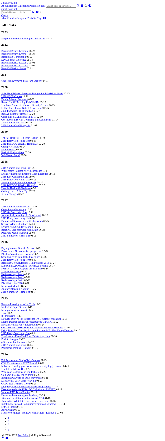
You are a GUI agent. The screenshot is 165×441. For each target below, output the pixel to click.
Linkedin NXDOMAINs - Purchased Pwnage (24, 265)
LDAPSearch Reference (13, 59)
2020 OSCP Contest (11, 96)
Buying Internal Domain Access (17, 248)
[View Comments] (6, 438)
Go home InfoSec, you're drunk (17, 374)
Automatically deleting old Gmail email (21, 215)
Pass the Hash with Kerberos (16, 188)
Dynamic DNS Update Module (17, 227)
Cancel (4, 15)
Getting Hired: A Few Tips (14, 191)
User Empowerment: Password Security (21, 80)
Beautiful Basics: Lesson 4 (14, 51)
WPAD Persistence (11, 271)
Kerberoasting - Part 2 (12, 277)
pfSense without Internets (14, 342)
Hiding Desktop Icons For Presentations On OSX (26, 321)
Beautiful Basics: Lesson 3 (14, 53)
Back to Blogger (9, 339)
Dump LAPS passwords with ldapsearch (22, 221)
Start (38, 5)
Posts (32, 5)
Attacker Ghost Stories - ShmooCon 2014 (22, 398)
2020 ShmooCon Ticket (13, 122)
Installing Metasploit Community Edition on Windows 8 (29, 404)
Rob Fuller (23, 435)
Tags (43, 5)
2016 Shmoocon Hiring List (15, 291)
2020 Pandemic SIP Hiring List (17, 111)
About (4, 5)
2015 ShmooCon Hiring (13, 345)
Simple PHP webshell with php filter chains (23, 38)
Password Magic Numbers (14, 232)
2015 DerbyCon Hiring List (15, 333)
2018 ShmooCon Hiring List (15, 206)
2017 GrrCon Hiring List (14, 212)
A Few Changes (9, 194)
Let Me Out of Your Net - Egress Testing (22, 108)
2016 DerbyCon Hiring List (15, 259)
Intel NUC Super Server (13, 307)
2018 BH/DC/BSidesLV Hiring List (19, 185)
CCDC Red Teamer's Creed (15, 383)
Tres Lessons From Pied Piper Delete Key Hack (25, 336)
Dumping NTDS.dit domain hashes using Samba (26, 386)
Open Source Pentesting (13, 209)
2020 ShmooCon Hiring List (15, 125)
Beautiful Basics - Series (13, 68)
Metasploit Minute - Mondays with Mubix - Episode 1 (28, 412)
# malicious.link (9, 2)
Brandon (13, 5)
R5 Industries (8, 316)
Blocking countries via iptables (17, 254)
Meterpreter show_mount (14, 310)
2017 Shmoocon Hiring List (15, 235)
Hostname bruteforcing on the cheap (19, 395)
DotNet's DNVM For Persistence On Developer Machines (31, 318)
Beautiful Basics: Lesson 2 (14, 62)
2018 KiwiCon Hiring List (14, 176)
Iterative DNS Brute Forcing (15, 392)
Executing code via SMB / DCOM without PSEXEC (28, 389)
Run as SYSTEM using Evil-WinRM (20, 102)
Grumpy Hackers (10, 146)
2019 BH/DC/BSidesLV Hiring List (19, 143)
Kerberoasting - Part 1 (12, 280)
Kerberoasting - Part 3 (12, 274)
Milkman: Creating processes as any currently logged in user (32, 366)
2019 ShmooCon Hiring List (15, 168)
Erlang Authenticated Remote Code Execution (24, 173)
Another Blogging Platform (15, 289)
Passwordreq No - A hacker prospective (21, 251)
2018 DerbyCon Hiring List (15, 179)
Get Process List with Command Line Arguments (26, 119)
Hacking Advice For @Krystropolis (19, 324)
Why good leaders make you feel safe (20, 372)
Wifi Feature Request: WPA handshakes (21, 170)
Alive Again (7, 409)
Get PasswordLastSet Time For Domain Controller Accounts (32, 327)
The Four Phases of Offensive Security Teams (24, 105)
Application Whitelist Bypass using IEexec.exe (25, 401)
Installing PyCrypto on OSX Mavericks (21, 377)
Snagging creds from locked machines (20, 257)
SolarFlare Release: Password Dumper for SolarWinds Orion (32, 93)
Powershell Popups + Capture (16, 347)
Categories (23, 5)
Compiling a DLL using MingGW (18, 116)
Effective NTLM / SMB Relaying (18, 380)
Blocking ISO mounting (13, 56)
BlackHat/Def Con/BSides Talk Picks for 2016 (25, 262)
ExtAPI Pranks (9, 406)
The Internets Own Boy (13, 369)
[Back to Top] (3, 438)
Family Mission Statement (14, 99)
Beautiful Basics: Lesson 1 (14, 65)
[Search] (78, 5)
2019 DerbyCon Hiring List (15, 140)
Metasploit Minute (10, 286)
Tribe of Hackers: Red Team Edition (19, 137)
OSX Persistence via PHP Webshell (19, 363)
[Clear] (82, 5)
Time (3, 313)
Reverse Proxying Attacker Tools (18, 304)
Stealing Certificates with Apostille (18, 182)
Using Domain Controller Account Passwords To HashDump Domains (37, 330)
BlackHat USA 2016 (12, 283)
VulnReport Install (10, 155)
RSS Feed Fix (8, 149)
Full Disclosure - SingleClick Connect (20, 360)
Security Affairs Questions (14, 224)
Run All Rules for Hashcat (14, 113)
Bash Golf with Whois (12, 152)
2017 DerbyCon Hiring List (15, 218)
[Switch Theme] (89, 5)
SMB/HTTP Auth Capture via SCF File (21, 268)
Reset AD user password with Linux (19, 229)
